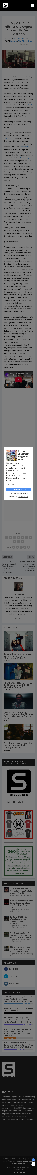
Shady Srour (9, 138)
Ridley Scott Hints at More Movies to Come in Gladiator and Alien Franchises (21, 891)
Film (19, 41)
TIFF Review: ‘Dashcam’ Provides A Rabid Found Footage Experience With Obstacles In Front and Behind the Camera (18, 1032)
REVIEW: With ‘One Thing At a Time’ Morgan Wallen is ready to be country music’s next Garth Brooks (18, 999)
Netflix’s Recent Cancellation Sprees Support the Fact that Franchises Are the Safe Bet (21, 904)
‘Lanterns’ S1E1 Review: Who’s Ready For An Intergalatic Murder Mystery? (19, 920)
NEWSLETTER (11, 1167)
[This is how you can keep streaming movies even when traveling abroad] (6, 948)
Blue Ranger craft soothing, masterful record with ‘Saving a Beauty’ (18, 745)
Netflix (28, 910)
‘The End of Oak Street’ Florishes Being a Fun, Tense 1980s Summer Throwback (21, 935)
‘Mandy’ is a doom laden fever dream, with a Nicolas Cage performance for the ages (18, 715)
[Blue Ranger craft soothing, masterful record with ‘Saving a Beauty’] (18, 732)
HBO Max (23, 926)
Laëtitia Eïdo (25, 146)
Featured (13, 41)
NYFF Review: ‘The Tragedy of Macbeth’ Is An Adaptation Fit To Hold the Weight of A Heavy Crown (18, 1020)
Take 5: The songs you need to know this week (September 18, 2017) (18, 655)
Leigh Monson (18, 38)
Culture (22, 895)
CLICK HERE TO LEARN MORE (17, 802)
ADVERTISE (21, 1167)
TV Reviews (20, 927)
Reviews (12, 44)
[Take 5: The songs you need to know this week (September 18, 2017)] (18, 641)
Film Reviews (27, 41)
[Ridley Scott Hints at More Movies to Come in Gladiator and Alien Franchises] (6, 890)
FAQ (28, 1167)
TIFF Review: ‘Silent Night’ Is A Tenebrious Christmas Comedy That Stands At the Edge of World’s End (18, 1045)
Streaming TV (14, 911)
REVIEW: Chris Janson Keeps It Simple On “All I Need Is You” (18, 1009)
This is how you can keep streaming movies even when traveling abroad (20, 949)
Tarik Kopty (24, 158)
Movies (28, 895)
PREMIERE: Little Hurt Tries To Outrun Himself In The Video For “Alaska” (18, 684)
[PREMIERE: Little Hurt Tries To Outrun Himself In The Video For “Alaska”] (18, 671)
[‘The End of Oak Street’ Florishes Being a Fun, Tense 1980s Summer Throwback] (6, 934)
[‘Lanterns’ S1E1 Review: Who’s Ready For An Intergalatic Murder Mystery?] (6, 918)
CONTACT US (18, 1170)
